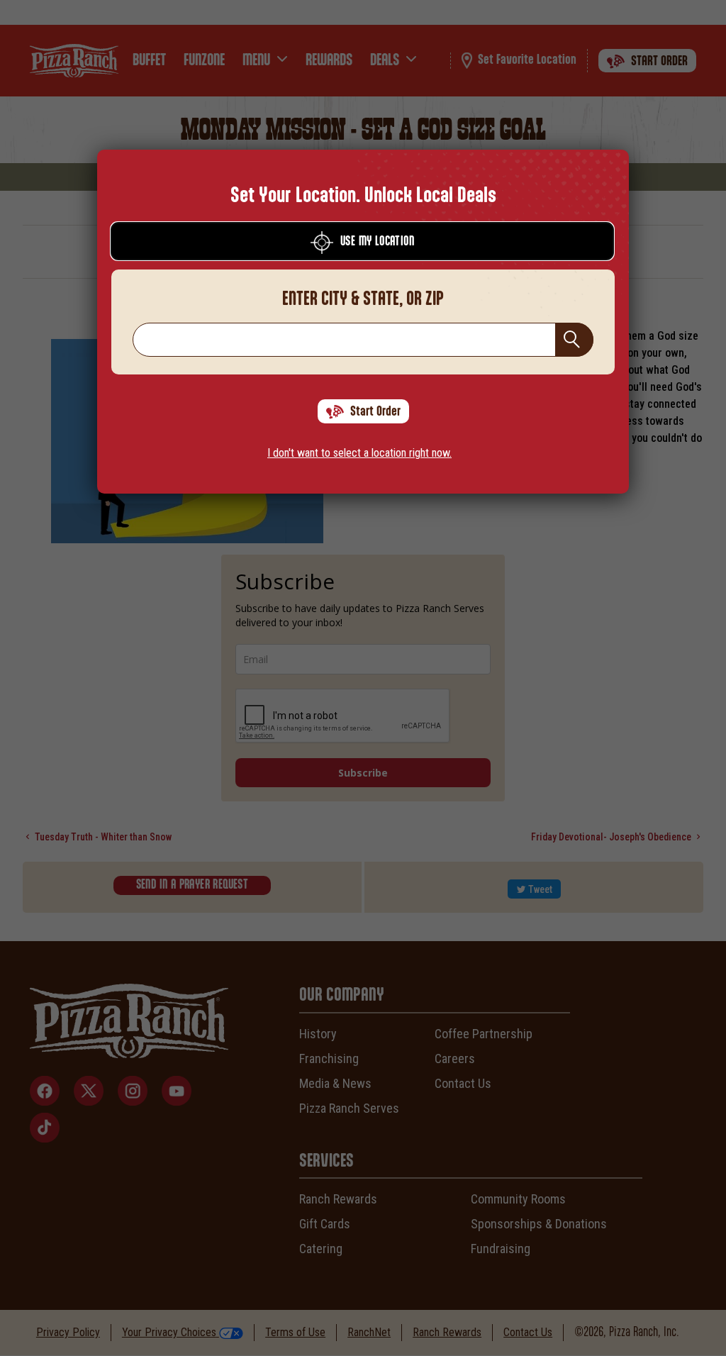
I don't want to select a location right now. (359, 453)
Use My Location (377, 242)
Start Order (375, 412)
